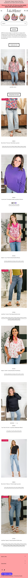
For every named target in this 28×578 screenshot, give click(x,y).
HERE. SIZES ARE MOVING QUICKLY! (15, 6)
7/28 (15, 544)
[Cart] (27, 10)
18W (18, 146)
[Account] (24, 10)
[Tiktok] (4, 569)
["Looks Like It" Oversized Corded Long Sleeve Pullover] (14, 174)
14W (12, 146)
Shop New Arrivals (14, 94)
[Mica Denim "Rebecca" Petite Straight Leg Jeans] (14, 458)
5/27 (12, 544)
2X (15, 431)
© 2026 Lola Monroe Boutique (7, 575)
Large (14, 261)
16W (15, 146)
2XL (19, 261)
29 (5, 146)
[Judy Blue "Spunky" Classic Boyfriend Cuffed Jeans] (14, 515)
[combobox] (14, 23)
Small (6, 261)
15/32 (9, 319)
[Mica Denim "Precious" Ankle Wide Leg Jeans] (14, 117)
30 (7, 146)
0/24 (3, 544)
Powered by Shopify (18, 575)
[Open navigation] (3, 10)
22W (24, 146)
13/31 (25, 544)
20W (21, 146)
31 (9, 146)
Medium (9, 261)
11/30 (21, 544)
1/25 (6, 544)
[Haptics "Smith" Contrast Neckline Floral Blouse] (14, 345)
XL (13, 431)
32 (16, 487)
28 (3, 146)
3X (18, 431)
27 (5, 487)
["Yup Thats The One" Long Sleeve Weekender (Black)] (14, 401)
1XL (17, 261)
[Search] (25, 23)
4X (20, 431)
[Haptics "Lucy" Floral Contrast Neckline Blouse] (14, 232)
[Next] (25, 69)
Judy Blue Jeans (13, 87)
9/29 (18, 544)
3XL (22, 261)
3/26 (9, 544)
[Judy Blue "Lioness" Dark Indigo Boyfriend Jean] (14, 288)
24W (19, 319)
